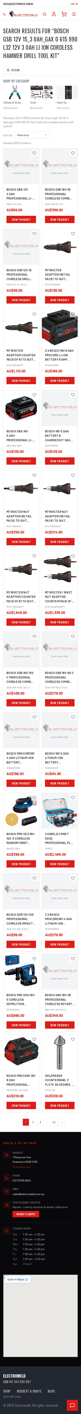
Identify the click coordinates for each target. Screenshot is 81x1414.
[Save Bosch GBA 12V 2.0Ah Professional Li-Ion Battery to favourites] (34, 153)
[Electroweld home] (23, 14)
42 (53, 1122)
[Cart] (64, 14)
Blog (51, 1391)
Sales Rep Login (12, 1396)
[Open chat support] (72, 1405)
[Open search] (44, 14)
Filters (15, 70)
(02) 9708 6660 (22, 1180)
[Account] (54, 14)
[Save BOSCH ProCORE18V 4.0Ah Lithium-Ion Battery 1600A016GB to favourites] (34, 717)
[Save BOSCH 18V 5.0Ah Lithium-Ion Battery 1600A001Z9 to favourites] (73, 717)
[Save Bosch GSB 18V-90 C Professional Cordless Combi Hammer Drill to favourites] (73, 636)
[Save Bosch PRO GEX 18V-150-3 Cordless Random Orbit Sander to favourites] (34, 797)
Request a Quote (26, 1214)
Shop (7, 1391)
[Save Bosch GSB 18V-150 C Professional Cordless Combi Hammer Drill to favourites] (34, 636)
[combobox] (32, 134)
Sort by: (8, 135)
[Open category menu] (74, 14)
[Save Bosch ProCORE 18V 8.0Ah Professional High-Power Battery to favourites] (34, 1039)
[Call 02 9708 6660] (4, 14)
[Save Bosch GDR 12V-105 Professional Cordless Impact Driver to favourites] (34, 878)
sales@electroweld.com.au (18, 4)
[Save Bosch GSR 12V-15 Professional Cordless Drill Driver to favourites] (34, 234)
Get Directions (23, 1167)
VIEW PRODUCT (21, 219)
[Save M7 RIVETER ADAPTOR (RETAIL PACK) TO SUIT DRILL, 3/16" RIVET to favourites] (73, 234)
